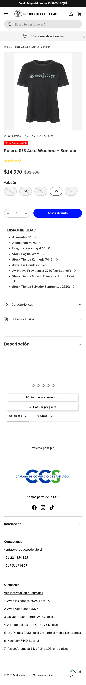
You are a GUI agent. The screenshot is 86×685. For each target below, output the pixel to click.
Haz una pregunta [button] (44, 407)
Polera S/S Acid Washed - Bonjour (32, 46)
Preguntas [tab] (41, 415)
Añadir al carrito (58, 213)
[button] (79, 13)
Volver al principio (43, 448)
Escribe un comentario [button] (45, 397)
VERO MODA (12, 136)
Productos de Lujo (22, 675)
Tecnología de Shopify (45, 675)
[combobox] (43, 24)
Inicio (7, 46)
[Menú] (6, 13)
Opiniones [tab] (15, 415)
